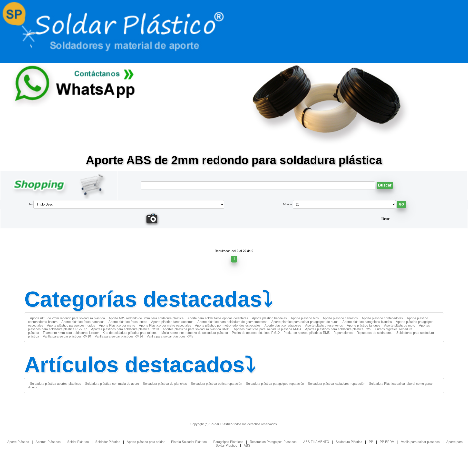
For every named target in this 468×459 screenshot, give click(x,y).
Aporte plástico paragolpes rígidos (71, 325)
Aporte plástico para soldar (146, 442)
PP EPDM (387, 442)
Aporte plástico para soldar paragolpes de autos (305, 322)
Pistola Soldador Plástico (189, 442)
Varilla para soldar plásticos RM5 (170, 336)
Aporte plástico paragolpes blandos (367, 322)
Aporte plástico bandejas (269, 318)
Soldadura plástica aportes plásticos (55, 383)
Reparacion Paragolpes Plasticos (273, 442)
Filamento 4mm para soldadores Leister (71, 333)
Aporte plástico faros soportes (172, 322)
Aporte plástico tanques (363, 325)
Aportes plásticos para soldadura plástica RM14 (267, 329)
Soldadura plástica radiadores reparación (336, 383)
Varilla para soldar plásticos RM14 (119, 336)
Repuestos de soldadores (374, 333)
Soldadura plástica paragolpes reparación (275, 383)
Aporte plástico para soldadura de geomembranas (232, 322)
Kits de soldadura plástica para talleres (130, 333)
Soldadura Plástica (349, 442)
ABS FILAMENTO (316, 442)
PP (371, 442)
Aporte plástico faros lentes (127, 322)
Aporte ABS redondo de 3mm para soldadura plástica (146, 318)
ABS (247, 445)
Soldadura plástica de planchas (165, 383)
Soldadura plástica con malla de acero (112, 383)
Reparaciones (343, 333)
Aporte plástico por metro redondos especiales (228, 325)
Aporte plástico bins (305, 318)
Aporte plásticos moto (399, 325)
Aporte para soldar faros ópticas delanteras (217, 318)
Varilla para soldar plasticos (420, 442)
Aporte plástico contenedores (382, 318)
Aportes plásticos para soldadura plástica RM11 (196, 329)
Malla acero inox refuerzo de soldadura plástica (194, 333)
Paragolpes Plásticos (228, 442)
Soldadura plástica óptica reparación (216, 383)
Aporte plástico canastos (340, 318)
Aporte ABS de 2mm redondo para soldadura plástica (67, 318)
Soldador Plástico (107, 442)
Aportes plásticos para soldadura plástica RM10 (125, 329)
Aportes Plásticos (48, 442)
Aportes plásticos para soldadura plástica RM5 (338, 329)
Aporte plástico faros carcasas (83, 322)
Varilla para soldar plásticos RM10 (67, 336)
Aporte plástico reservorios (324, 325)
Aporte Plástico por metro (117, 325)
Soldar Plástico (78, 442)
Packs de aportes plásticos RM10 (256, 333)
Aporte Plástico (18, 442)
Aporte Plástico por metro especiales (165, 325)
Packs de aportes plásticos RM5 (306, 333)
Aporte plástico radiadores (282, 325)
